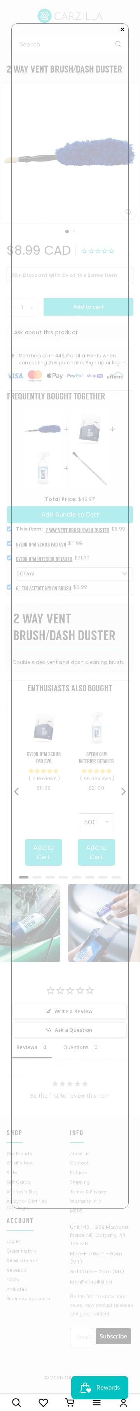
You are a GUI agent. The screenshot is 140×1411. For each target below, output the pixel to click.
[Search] (16, 1402)
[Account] (123, 1402)
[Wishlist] (43, 1402)
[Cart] (70, 1402)
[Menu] (96, 1402)
